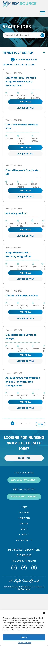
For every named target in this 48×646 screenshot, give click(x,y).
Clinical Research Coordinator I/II (22, 172)
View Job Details (25, 108)
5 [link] (29, 423)
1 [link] (12, 423)
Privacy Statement (24, 643)
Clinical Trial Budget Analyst (21, 295)
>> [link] (34, 423)
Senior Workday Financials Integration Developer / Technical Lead (20, 81)
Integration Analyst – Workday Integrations (18, 254)
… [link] (25, 423)
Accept (24, 637)
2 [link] (17, 423)
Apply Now (25, 101)
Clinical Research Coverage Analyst (20, 337)
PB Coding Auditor (15, 213)
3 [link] (21, 423)
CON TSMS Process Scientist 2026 (21, 126)
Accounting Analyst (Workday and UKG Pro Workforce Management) (22, 381)
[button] (44, 613)
